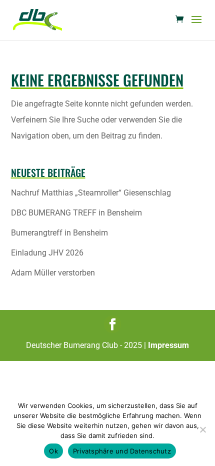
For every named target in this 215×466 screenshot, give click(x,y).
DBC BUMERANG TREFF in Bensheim (76, 213)
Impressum (168, 345)
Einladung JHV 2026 (47, 253)
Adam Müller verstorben (53, 273)
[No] (203, 429)
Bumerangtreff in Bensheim (59, 233)
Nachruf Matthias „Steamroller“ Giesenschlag (91, 193)
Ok (53, 451)
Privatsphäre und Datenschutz (122, 451)
